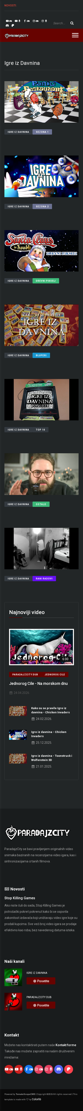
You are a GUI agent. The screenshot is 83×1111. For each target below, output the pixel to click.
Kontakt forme (66, 1045)
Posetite (43, 981)
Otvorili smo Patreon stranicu (48, 5)
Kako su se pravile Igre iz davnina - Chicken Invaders (50, 710)
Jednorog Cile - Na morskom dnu (38, 683)
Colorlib (36, 1099)
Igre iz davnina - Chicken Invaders (48, 734)
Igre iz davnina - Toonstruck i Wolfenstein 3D (51, 758)
